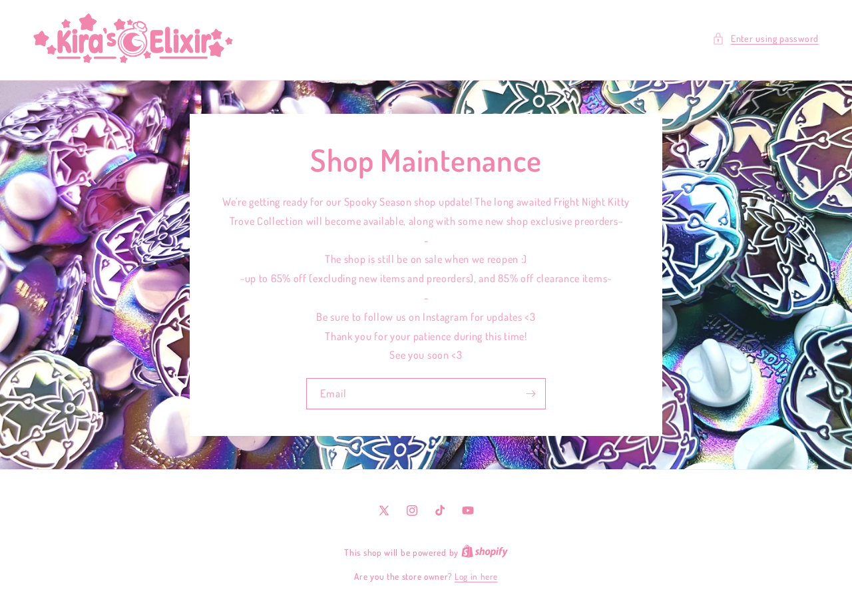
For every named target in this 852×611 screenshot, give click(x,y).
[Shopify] (484, 552)
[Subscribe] (530, 393)
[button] (765, 38)
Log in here (476, 576)
